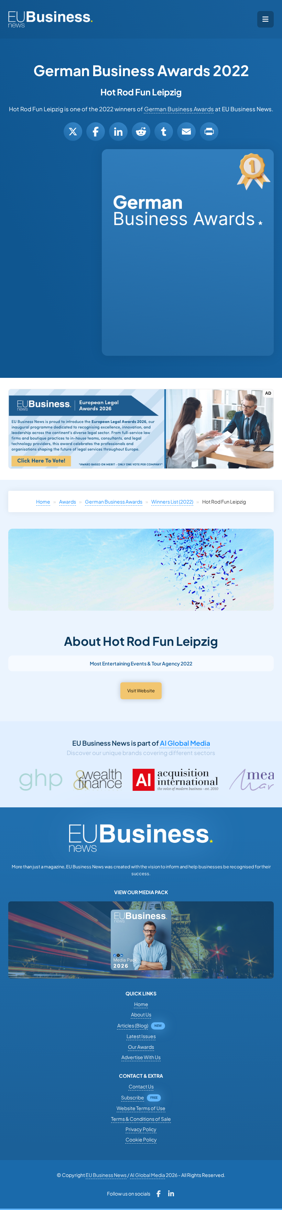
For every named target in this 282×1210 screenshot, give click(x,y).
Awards (67, 501)
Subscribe (132, 1097)
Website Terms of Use (141, 1108)
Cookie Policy (141, 1139)
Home (43, 501)
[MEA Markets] (217, 780)
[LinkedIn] (118, 131)
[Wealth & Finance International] (38, 780)
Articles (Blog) (132, 1025)
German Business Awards (179, 109)
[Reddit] (141, 131)
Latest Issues (141, 1036)
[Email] (186, 131)
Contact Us (141, 1086)
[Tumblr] (163, 131)
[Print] (209, 131)
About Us (141, 1014)
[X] (73, 131)
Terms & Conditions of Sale (141, 1119)
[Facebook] (95, 131)
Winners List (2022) (172, 501)
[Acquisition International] (116, 780)
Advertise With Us (141, 1057)
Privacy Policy (141, 1129)
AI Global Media (185, 743)
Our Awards (141, 1047)
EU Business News (106, 1175)
